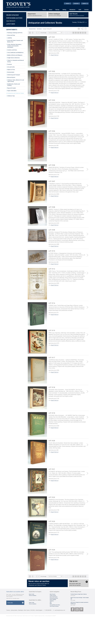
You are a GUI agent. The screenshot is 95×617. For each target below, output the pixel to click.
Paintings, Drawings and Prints (14, 32)
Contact (86, 9)
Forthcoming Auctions (14, 18)
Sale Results (10, 21)
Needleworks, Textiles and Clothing (13, 84)
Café (80, 9)
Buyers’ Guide (31, 594)
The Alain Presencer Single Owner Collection (79, 594)
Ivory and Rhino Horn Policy (55, 604)
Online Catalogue (12, 15)
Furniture (9, 64)
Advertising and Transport (13, 74)
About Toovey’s (52, 594)
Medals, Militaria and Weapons (14, 55)
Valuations (72, 9)
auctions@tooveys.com (60, 610)
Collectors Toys (11, 96)
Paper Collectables (11, 90)
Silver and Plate (11, 35)
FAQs (51, 603)
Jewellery (9, 38)
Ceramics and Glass (12, 50)
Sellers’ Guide (31, 602)
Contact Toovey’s (53, 595)
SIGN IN (67, 3)
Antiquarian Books (32, 28)
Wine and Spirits (11, 77)
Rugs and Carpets (11, 88)
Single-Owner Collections (13, 57)
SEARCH (85, 3)
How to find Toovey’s (53, 596)
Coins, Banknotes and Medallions (15, 52)
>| (85, 32)
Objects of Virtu (11, 69)
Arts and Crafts (11, 67)
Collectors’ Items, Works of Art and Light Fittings (15, 80)
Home (44, 9)
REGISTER (76, 3)
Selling (64, 9)
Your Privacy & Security (54, 606)
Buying (57, 9)
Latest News (10, 24)
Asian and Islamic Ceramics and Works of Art (15, 41)
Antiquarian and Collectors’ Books (15, 93)
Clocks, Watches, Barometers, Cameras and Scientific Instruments (14, 46)
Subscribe (10, 603)
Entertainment (10, 72)
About (50, 9)
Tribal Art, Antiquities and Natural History (15, 61)
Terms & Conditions (32, 595)
